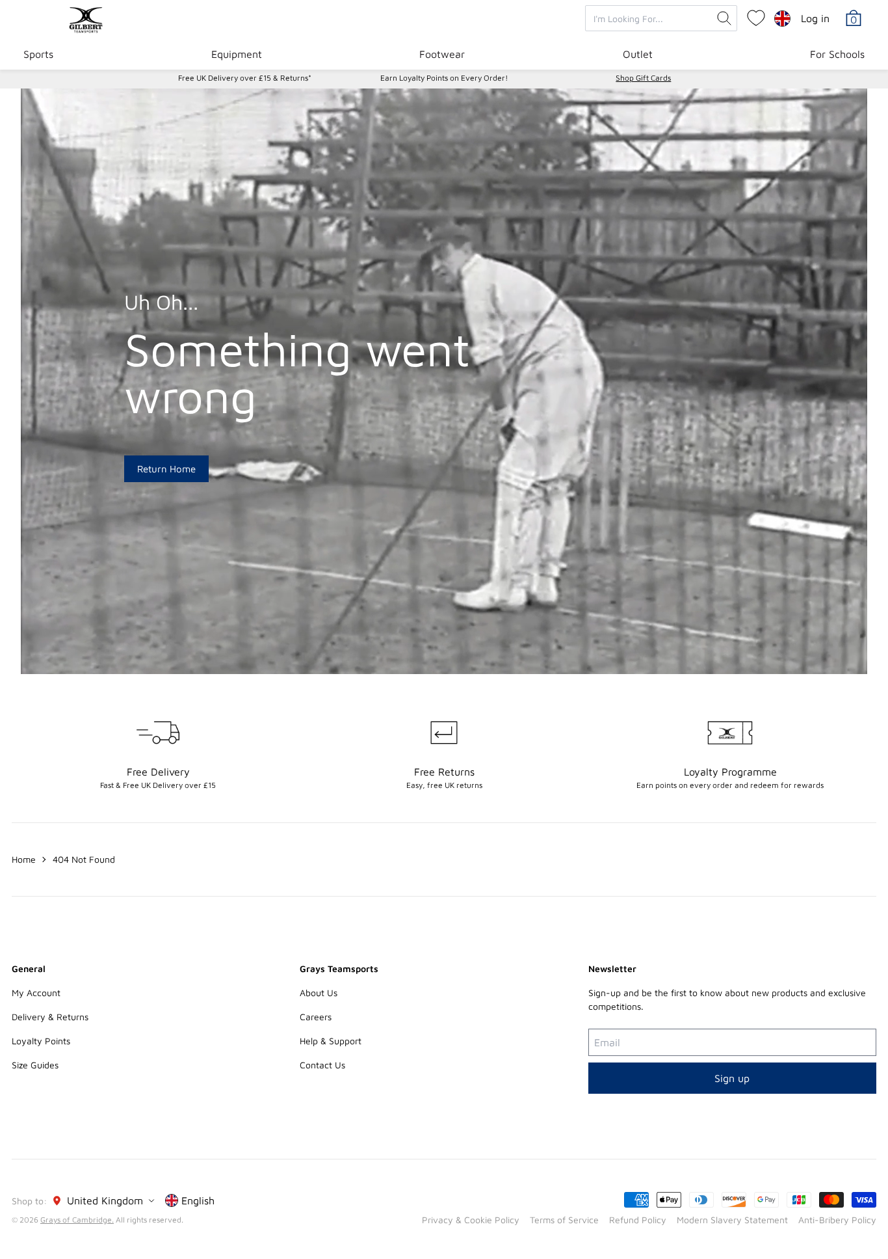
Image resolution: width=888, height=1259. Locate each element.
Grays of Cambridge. (77, 1220)
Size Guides (35, 1064)
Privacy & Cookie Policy (470, 1219)
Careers (316, 1016)
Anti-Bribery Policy (837, 1219)
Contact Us (322, 1064)
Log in (815, 18)
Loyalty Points (41, 1040)
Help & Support (330, 1040)
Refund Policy (637, 1219)
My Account (36, 992)
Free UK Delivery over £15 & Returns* (244, 78)
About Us (318, 992)
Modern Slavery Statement (732, 1219)
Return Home (166, 468)
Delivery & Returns (50, 1016)
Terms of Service (564, 1219)
